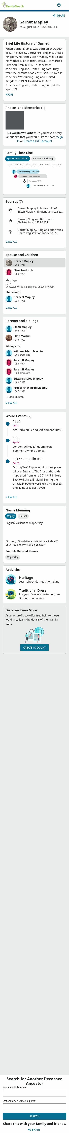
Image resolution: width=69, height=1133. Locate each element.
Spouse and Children (17, 158)
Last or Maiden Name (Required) (19, 1100)
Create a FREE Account (38, 141)
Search (34, 1116)
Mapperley (12, 557)
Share (60, 15)
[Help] (59, 5)
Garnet (23, 516)
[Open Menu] (65, 5)
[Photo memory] (15, 120)
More (10, 94)
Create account (34, 647)
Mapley (11, 516)
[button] (34, 210)
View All (11, 241)
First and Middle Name (14, 1087)
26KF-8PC (52, 26)
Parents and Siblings (43, 158)
